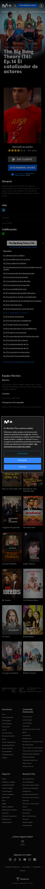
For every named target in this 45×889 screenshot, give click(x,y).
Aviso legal (26, 867)
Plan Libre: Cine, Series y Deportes (30, 799)
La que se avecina (10, 673)
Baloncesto (6, 797)
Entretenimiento (7, 754)
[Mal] (12, 150)
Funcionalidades (28, 782)
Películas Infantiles (8, 736)
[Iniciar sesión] (41, 6)
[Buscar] (15, 5)
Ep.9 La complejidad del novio (15, 289)
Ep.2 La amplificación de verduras (16, 259)
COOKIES (22, 871)
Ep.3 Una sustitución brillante (14, 263)
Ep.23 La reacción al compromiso (16, 352)
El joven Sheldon (9, 564)
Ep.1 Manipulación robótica (13, 255)
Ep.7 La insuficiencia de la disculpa (16, 281)
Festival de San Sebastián (31, 754)
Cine (14, 11)
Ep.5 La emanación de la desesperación (18, 273)
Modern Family (29, 673)
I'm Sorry (6, 636)
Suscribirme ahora (28, 5)
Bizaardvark (28, 636)
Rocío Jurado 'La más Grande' (32, 748)
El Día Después (7, 791)
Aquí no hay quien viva (12, 489)
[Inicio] (6, 5)
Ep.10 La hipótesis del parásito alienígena (19, 293)
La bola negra (27, 720)
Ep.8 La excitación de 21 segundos (16, 285)
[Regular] (15, 150)
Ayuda (22, 845)
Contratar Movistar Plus (30, 794)
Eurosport (5, 813)
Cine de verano (7, 733)
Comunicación (27, 825)
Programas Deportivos (30, 760)
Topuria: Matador (8, 807)
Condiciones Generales (30, 788)
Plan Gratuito (27, 810)
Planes (24, 807)
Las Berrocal (26, 738)
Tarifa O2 (25, 819)
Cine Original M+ (7, 717)
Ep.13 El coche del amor (12, 305)
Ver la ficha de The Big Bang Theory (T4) (18, 362)
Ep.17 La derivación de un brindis (16, 325)
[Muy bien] (21, 150)
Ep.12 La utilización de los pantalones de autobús (22, 301)
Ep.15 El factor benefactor (13, 317)
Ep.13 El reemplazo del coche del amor (18, 309)
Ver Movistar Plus (28, 779)
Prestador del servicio (12, 867)
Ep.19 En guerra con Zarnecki (14, 332)
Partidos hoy (6, 819)
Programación (7, 822)
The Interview (29, 527)
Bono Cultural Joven (29, 816)
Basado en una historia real (30, 490)
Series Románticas (8, 745)
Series (5, 11)
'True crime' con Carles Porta (32, 751)
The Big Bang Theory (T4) (21, 243)
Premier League (7, 788)
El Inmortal (26, 735)
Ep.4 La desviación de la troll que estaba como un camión (22, 268)
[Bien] (18, 150)
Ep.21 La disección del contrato (15, 340)
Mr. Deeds (6, 600)
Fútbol (23, 11)
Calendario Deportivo (9, 816)
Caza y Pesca (26, 763)
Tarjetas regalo (27, 822)
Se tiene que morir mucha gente (31, 730)
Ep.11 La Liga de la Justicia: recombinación (19, 297)
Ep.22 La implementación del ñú (15, 348)
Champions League (8, 782)
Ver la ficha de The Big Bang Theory (23, 247)
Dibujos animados (28, 757)
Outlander (26, 726)
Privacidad (36, 867)
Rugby (4, 804)
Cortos (4, 730)
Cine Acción (6, 727)
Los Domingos (27, 723)
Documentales (7, 751)
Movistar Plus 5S (27, 766)
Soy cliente (24, 159)
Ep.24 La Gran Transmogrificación (16, 356)
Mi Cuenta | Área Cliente (30, 785)
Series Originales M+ (9, 742)
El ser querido (27, 717)
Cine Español (6, 720)
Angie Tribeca (29, 564)
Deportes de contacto (9, 810)
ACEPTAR (22, 467)
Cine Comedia (7, 723)
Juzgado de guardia (11, 527)
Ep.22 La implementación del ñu (15, 344)
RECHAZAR (22, 460)
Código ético (26, 791)
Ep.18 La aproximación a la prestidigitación (20, 329)
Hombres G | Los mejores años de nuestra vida (32, 743)
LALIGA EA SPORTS (8, 785)
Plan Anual (26, 813)
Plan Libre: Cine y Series (30, 804)
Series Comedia (7, 748)
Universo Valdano (8, 794)
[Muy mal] (9, 150)
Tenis (3, 800)
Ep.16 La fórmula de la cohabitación (17, 321)
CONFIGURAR (22, 453)
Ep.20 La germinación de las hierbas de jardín (21, 336)
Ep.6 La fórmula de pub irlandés (15, 277)
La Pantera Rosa (30, 600)
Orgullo (4, 758)
